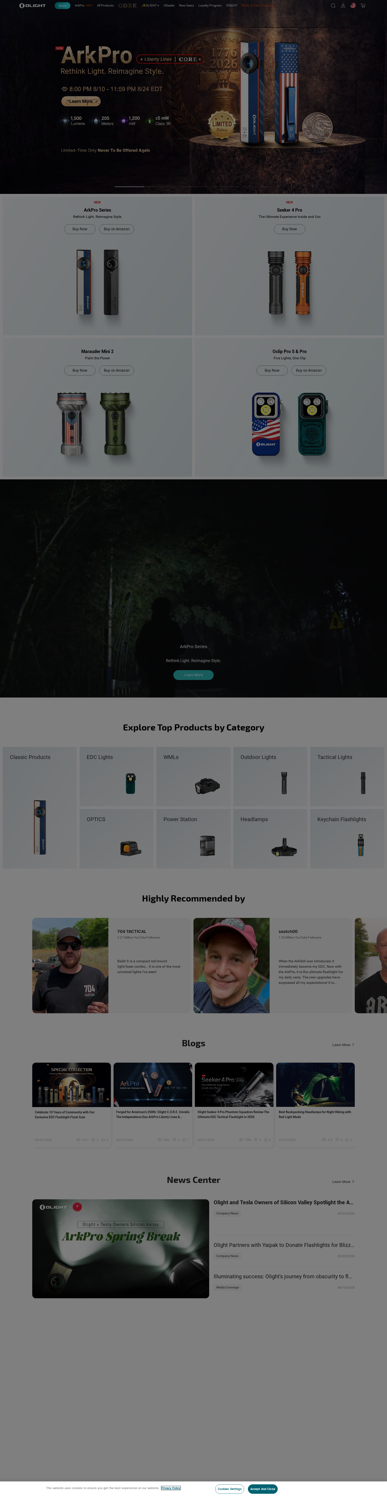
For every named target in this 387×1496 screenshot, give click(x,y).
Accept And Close (262, 1489)
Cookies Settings (230, 1489)
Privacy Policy (170, 1488)
